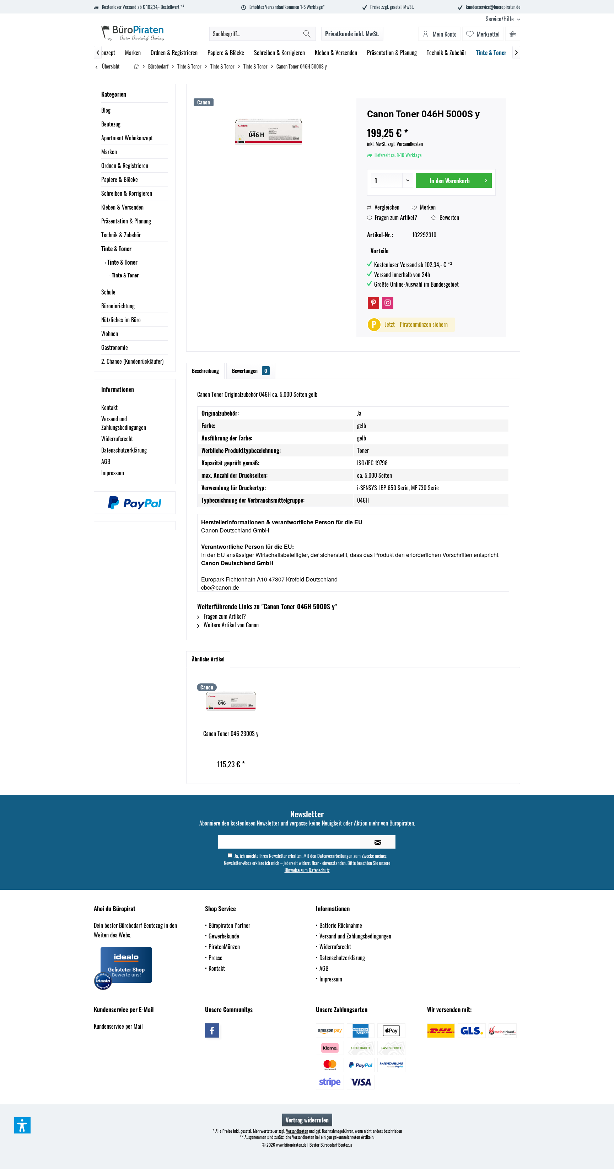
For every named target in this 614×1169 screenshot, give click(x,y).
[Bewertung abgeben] (431, 123)
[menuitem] (500, 19)
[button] (22, 1125)
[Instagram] (387, 303)
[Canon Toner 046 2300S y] (230, 701)
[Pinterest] (373, 303)
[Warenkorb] (512, 34)
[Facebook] (212, 1030)
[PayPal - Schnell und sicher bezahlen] (134, 502)
